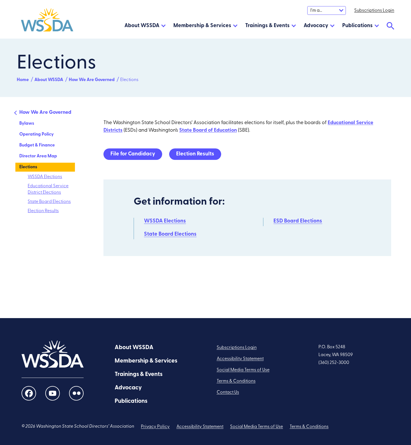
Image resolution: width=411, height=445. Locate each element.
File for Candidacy (132, 154)
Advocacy (316, 26)
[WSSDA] (47, 21)
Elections (28, 167)
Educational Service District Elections (48, 189)
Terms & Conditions (236, 381)
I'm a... (316, 10)
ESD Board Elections (297, 221)
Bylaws (26, 123)
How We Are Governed (92, 80)
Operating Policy (36, 134)
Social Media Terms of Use (243, 370)
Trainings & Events (267, 26)
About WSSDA (141, 26)
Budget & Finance (37, 145)
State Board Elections (49, 202)
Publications (357, 26)
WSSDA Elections (45, 177)
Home (23, 80)
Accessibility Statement (240, 359)
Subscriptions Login (237, 347)
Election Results (43, 211)
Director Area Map (38, 156)
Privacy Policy (155, 427)
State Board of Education (208, 130)
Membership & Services (202, 26)
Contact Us (228, 392)
